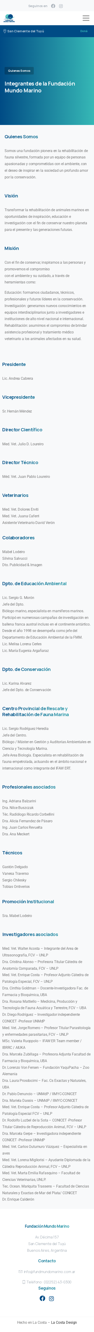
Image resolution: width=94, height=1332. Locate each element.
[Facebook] (53, 6)
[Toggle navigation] (86, 18)
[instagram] (61, 6)
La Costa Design (64, 1322)
